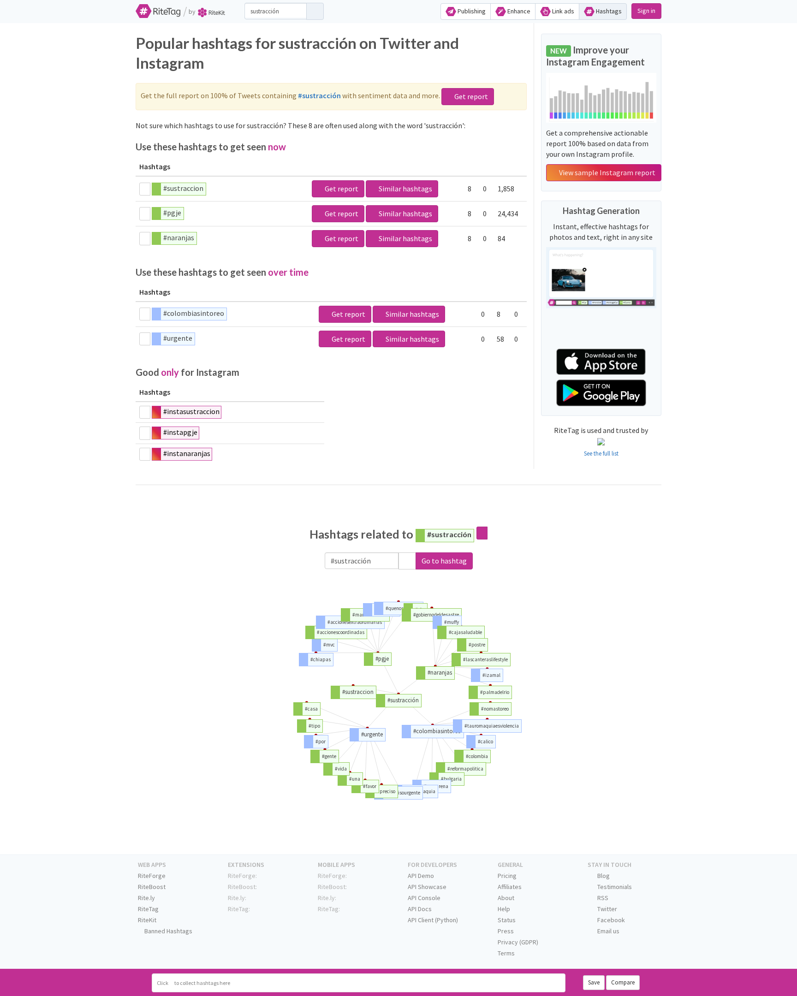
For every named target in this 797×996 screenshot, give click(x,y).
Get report (470, 96)
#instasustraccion (191, 411)
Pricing (507, 876)
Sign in (646, 10)
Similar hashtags (404, 188)
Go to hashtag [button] (444, 560)
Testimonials (614, 887)
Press (506, 931)
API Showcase (427, 887)
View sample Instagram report (606, 172)
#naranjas (178, 237)
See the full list (601, 453)
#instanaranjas (186, 453)
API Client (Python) (433, 920)
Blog (603, 876)
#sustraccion (183, 188)
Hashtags (608, 11)
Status (507, 920)
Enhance (518, 11)
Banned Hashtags (167, 931)
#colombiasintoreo (193, 313)
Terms (506, 953)
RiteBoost (152, 887)
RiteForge (152, 876)
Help (504, 909)
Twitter (606, 909)
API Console (424, 898)
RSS (602, 898)
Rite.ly (146, 898)
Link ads (562, 11)
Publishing (471, 11)
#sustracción (449, 534)
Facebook (610, 920)
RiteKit (147, 920)
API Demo (421, 876)
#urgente (177, 338)
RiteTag (148, 909)
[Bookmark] (144, 189)
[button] (407, 560)
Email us (607, 931)
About (506, 898)
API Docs (420, 909)
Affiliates (510, 887)
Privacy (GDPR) (518, 942)
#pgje (172, 212)
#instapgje (180, 432)
